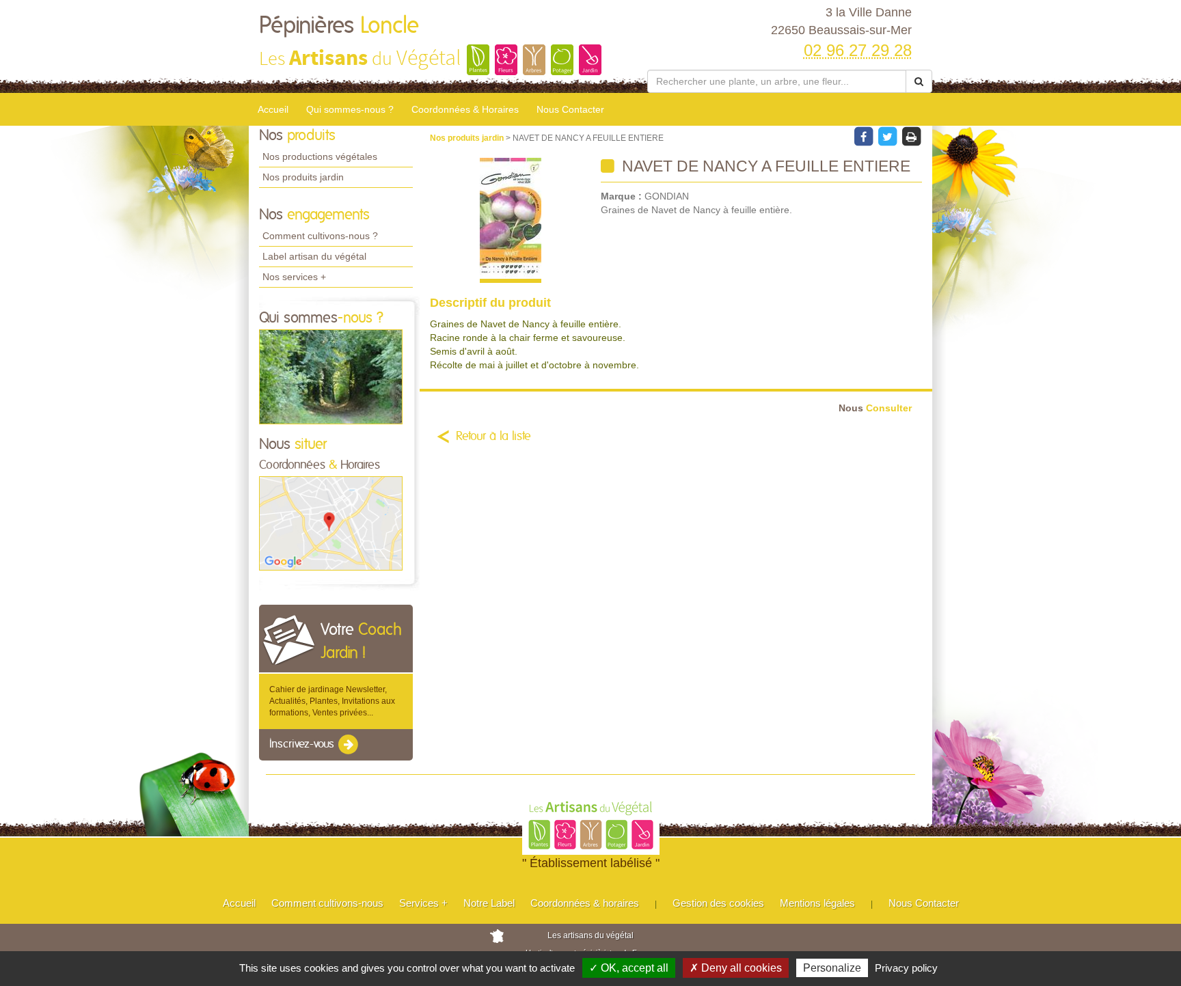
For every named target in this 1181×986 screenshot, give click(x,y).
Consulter (875, 408)
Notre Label (489, 903)
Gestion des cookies (718, 903)
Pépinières (339, 26)
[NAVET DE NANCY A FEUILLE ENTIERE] (510, 220)
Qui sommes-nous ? (350, 109)
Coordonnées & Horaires (465, 109)
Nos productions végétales (319, 156)
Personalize (832, 968)
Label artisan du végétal (314, 256)
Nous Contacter (570, 109)
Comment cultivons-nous (327, 903)
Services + (423, 903)
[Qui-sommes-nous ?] (331, 376)
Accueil (273, 109)
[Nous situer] (331, 523)
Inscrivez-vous (303, 744)
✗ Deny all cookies (736, 968)
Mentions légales (817, 903)
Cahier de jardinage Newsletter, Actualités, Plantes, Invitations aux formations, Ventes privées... (332, 701)
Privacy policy (906, 968)
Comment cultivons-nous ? (320, 235)
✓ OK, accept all (628, 968)
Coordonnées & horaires (584, 903)
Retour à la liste (493, 436)
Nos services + (294, 276)
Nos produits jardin (303, 177)
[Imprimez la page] (911, 136)
